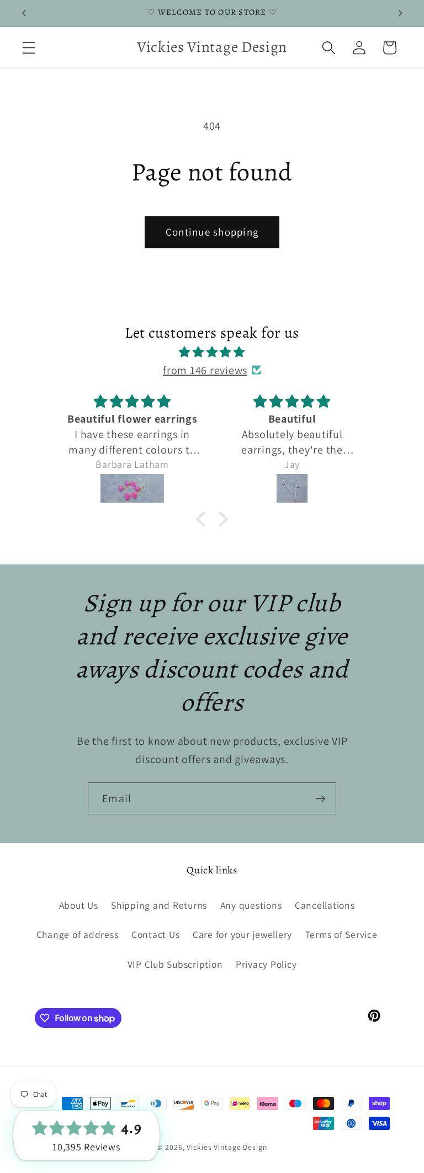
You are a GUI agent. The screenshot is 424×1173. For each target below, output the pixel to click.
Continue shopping (212, 231)
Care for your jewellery (242, 934)
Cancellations (325, 905)
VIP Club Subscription (175, 964)
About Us (78, 905)
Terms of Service (341, 934)
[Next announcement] (400, 13)
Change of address (77, 934)
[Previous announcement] (24, 13)
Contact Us (155, 934)
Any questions (251, 905)
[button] (29, 48)
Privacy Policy (266, 964)
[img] (212, 352)
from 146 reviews (205, 370)
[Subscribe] (320, 798)
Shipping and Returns (159, 905)
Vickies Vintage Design (227, 1147)
